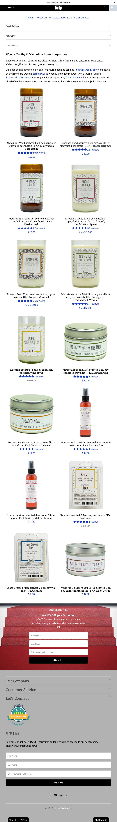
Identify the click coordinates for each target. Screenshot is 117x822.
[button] (25, 152)
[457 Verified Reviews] (18, 727)
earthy (80, 69)
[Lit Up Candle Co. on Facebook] (50, 796)
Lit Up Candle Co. (63, 808)
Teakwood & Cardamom (18, 77)
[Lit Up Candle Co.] (58, 8)
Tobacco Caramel (75, 77)
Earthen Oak (39, 73)
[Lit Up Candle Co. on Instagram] (61, 796)
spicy (96, 69)
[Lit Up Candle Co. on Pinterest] (55, 796)
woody (88, 69)
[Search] (106, 7)
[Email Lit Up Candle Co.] (66, 796)
